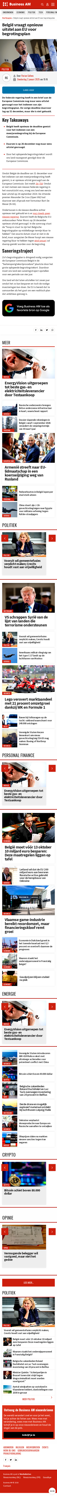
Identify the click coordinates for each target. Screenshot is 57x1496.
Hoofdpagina (7, 17)
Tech (41, 12)
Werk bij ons (9, 1450)
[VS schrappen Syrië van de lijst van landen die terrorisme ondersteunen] (28, 584)
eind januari (40, 240)
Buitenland (8, 611)
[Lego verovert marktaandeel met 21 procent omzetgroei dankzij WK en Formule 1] (28, 666)
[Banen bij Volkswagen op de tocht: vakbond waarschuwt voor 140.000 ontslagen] (9, 714)
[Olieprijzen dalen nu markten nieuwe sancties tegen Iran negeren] (9, 1133)
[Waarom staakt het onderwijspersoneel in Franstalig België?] (9, 955)
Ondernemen (8, 12)
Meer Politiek (38, 1398)
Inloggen (20, 1447)
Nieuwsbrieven (33, 1447)
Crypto (6, 1080)
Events (45, 1447)
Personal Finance (10, 430)
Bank (5, 1097)
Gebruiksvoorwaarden (28, 1450)
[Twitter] (10, 1459)
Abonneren (8, 1447)
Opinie (6, 1248)
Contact (7, 1485)
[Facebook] (5, 1459)
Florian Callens (27, 75)
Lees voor (28, 90)
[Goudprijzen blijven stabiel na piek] (9, 972)
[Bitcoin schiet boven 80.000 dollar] (9, 1068)
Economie (21, 12)
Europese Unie (9, 461)
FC (6, 78)
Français (6, 1466)
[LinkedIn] (16, 1459)
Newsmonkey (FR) (31, 1477)
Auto (5, 726)
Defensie (7, 414)
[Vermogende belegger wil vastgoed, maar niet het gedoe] (24, 1226)
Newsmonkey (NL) (12, 1477)
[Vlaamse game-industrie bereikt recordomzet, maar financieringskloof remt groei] (28, 887)
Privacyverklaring (12, 1453)
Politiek (31, 12)
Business (7, 693)
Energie (6, 377)
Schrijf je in (28, 1434)
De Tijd (39, 183)
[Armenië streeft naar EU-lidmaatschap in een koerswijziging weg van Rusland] (28, 434)
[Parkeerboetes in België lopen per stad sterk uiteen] (9, 487)
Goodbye (47, 1477)
